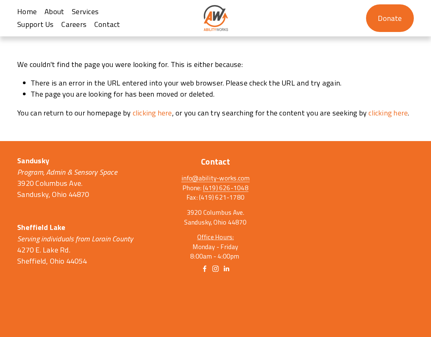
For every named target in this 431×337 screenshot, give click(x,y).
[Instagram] (215, 268)
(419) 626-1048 (225, 188)
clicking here (152, 113)
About (54, 11)
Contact (107, 24)
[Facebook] (204, 268)
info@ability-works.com (215, 178)
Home (27, 11)
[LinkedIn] (226, 268)
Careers (74, 24)
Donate (390, 18)
